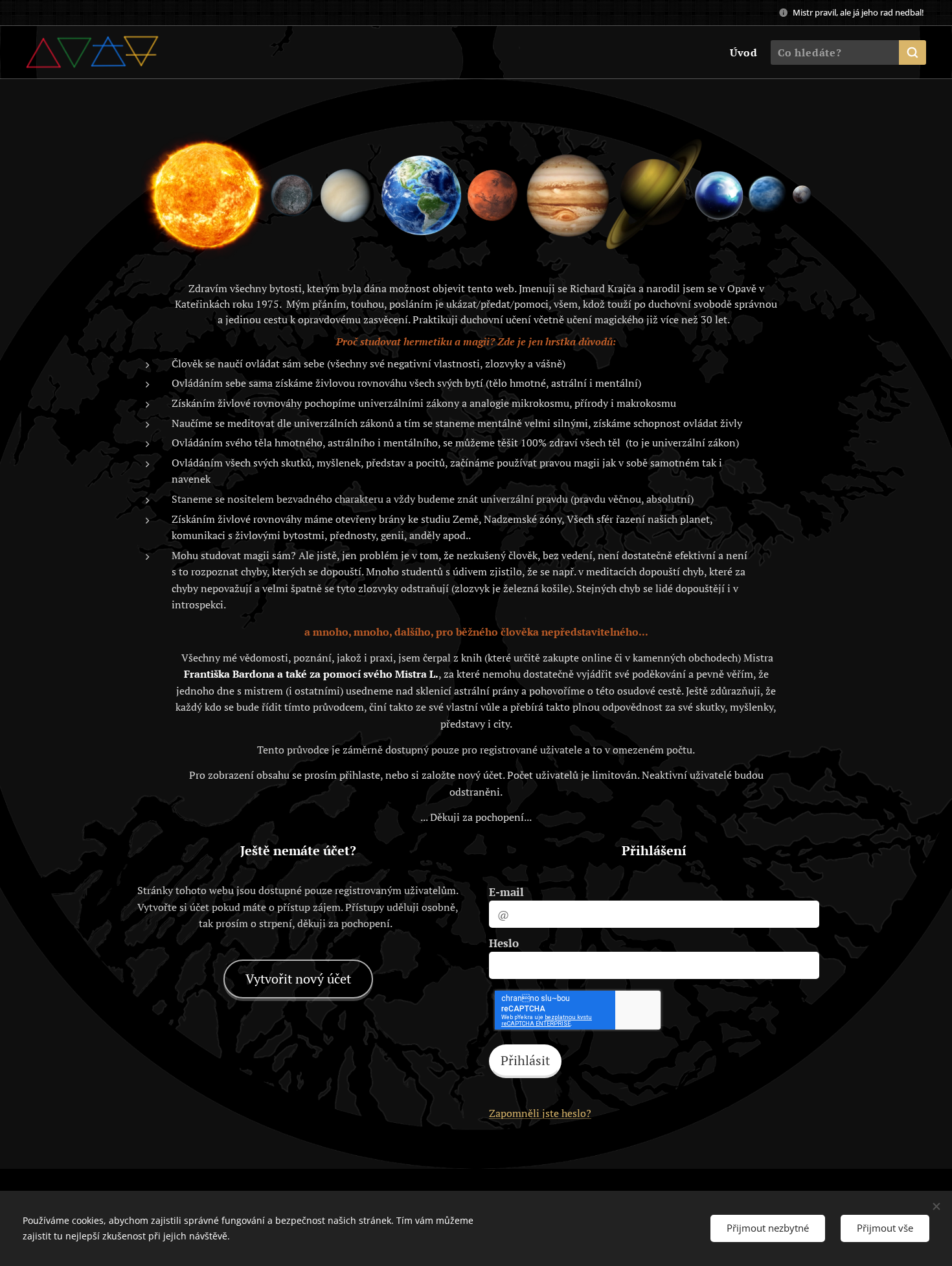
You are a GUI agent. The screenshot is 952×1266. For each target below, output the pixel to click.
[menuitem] (742, 52)
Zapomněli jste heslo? (540, 1113)
